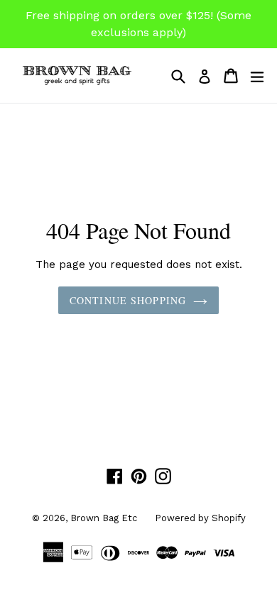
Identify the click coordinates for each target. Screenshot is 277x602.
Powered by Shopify (200, 518)
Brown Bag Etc (103, 518)
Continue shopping (128, 300)
